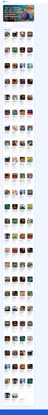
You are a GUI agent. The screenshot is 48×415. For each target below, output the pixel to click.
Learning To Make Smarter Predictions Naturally (14, 225)
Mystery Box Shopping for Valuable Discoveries (30, 328)
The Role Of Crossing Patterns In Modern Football (30, 116)
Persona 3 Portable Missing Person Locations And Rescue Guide (29, 38)
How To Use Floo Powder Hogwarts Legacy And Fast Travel (7, 54)
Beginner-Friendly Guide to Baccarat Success (29, 371)
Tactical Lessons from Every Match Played (7, 283)
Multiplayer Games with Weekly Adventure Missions (14, 269)
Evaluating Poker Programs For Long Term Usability (14, 54)
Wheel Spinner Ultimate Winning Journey (7, 269)
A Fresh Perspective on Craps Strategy (7, 312)
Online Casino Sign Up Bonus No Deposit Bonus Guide (7, 38)
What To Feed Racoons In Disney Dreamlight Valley (7, 147)
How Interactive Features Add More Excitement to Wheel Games (14, 70)
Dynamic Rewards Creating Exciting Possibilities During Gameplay (22, 38)
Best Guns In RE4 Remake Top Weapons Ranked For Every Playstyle (22, 164)
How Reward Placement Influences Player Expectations (22, 102)
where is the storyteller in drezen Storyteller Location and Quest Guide (29, 54)
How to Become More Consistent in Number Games (22, 371)
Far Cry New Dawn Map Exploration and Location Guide (7, 132)
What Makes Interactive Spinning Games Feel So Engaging (7, 86)
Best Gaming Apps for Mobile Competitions (14, 400)
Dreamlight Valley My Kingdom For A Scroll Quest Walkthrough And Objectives (15, 164)
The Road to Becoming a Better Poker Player (14, 343)
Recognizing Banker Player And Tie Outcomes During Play (14, 38)
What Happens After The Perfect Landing (14, 210)
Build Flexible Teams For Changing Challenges (7, 196)
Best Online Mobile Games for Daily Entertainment (7, 385)
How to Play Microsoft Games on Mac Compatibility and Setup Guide (22, 86)
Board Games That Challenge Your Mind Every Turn (15, 371)
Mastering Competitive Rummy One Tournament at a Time (15, 328)
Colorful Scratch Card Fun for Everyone (22, 313)
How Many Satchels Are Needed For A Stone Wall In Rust (22, 147)
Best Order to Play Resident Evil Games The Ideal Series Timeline (30, 86)
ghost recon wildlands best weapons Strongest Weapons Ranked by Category (22, 180)
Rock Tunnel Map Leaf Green (29, 101)
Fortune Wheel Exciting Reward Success (29, 255)
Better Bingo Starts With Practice (22, 254)
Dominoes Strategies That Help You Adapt (15, 356)
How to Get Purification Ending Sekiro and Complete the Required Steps (22, 70)
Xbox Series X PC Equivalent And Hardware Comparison (29, 132)
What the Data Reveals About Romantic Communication (29, 180)
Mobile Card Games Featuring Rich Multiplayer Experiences (29, 298)
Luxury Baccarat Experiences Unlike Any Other (14, 255)
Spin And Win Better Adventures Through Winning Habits (22, 269)
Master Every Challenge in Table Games (7, 357)
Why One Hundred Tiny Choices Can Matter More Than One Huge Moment (7, 117)
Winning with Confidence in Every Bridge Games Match (22, 298)
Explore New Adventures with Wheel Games (22, 357)
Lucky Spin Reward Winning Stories (29, 268)
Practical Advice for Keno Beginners (7, 327)
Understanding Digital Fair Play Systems (7, 298)
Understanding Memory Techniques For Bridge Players (22, 116)
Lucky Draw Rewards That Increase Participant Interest (30, 313)
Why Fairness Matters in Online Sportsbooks (29, 385)
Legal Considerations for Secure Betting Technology (7, 225)
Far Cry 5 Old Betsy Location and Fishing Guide (29, 70)
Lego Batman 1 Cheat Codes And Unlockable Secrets (14, 116)
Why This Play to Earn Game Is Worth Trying (22, 400)
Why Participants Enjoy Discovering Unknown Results (7, 101)
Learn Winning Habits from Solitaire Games (30, 343)
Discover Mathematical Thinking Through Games (14, 313)
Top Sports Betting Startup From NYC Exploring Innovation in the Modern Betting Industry (14, 12)
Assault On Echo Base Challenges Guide (7, 180)
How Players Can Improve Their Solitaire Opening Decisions (14, 132)
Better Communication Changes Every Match (22, 197)
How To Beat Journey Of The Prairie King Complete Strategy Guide (29, 147)
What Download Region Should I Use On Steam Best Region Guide (7, 164)
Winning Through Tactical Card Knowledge (29, 240)
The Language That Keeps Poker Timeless (22, 240)
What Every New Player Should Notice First (30, 211)
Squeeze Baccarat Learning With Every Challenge (7, 255)
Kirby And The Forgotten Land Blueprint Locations (29, 164)
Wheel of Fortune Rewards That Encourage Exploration (22, 328)
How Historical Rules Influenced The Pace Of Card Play (15, 101)
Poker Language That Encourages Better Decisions (7, 240)
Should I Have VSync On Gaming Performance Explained (22, 54)
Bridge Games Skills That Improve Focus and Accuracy (7, 343)
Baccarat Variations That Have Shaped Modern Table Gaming (7, 70)
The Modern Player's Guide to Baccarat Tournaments (22, 283)
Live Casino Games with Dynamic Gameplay (29, 357)
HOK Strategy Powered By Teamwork (6, 211)
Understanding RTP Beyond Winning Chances (14, 283)
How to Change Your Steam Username (22, 132)
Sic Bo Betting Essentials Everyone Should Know (14, 298)
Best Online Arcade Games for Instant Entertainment (22, 385)
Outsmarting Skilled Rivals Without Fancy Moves (29, 225)
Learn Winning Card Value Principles (14, 240)
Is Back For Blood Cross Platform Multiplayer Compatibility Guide (14, 86)
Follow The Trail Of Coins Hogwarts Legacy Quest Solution (14, 147)
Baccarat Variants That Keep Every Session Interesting (22, 211)
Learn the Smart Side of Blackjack (15, 384)
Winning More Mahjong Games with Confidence (22, 343)
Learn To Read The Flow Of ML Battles (29, 196)
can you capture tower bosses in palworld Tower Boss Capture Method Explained (15, 180)
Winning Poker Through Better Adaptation (22, 225)
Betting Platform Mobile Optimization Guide (7, 400)
